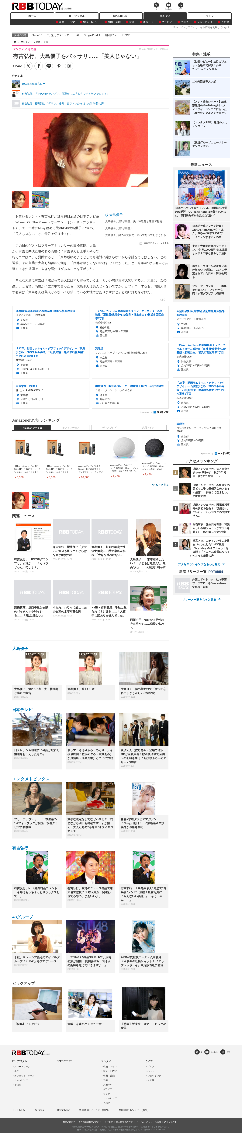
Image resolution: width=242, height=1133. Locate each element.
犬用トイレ (148, 427)
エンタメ (165, 15)
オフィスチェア (71, 427)
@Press (39, 1110)
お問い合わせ (69, 1122)
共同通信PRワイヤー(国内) (94, 1110)
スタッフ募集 (170, 1122)
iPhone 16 (36, 35)
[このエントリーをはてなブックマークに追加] (69, 66)
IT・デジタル (77, 15)
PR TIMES (19, 1110)
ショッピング (205, 21)
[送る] (49, 66)
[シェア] (38, 66)
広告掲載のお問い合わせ (89, 1122)
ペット (150, 1071)
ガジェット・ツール (24, 1075)
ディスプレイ (109, 427)
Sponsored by (146, 412)
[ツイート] (28, 66)
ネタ (16, 1071)
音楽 (131, 21)
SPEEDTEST (121, 15)
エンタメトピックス (31, 779)
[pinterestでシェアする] (59, 66)
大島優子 (116, 215)
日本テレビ (22, 709)
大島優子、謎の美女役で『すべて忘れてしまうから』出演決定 (142, 235)
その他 (225, 21)
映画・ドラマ (67, 21)
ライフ (210, 15)
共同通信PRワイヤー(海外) (133, 1110)
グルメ (150, 1066)
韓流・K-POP (91, 21)
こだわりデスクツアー (59, 35)
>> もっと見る (160, 484)
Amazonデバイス (32, 428)
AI (77, 35)
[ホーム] (14, 42)
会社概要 (109, 1122)
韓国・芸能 (114, 21)
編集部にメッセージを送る (156, 243)
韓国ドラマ (111, 35)
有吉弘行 (20, 848)
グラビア (167, 21)
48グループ (22, 917)
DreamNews (63, 1110)
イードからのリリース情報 (148, 1122)
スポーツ (148, 21)
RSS (228, 1052)
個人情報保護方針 (124, 1122)
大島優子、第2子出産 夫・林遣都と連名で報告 (133, 221)
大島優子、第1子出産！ (119, 228)
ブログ (184, 21)
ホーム (32, 15)
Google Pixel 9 (92, 35)
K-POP (126, 35)
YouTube (214, 1052)
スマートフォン (22, 1066)
